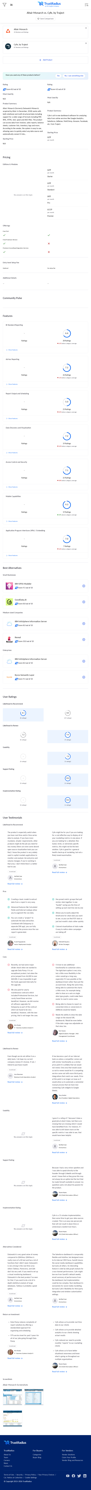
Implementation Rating (12, 791)
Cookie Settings (31, 1478)
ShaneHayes (63, 1192)
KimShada (17, 1025)
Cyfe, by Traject (21, 45)
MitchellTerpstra (64, 942)
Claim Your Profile (69, 1458)
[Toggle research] (11, 4)
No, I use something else (74, 76)
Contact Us (8, 1466)
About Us (7, 1455)
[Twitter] (79, 1476)
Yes (58, 76)
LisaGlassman (18, 1074)
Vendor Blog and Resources (72, 1460)
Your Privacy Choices (46, 1475)
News (6, 1463)
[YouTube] (68, 1476)
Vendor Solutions (68, 1455)
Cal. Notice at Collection (13, 1478)
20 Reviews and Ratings (21, 32)
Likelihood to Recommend (13, 704)
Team (6, 1458)
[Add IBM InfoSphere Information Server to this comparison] (83, 623)
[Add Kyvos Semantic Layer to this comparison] (83, 677)
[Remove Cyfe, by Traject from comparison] (86, 43)
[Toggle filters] (4, 4)
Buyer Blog (37, 1458)
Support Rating (8, 769)
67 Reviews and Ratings (21, 47)
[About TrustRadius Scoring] (4, 89)
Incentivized (12, 871)
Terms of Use (9, 1475)
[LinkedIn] (85, 1476)
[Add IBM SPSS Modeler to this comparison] (83, 586)
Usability (6, 747)
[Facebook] (73, 1476)
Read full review (14, 884)
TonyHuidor (62, 1095)
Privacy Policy (30, 1475)
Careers (7, 1460)
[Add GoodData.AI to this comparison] (83, 601)
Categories (37, 1455)
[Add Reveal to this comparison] (83, 639)
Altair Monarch (20, 29)
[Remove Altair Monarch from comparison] (86, 28)
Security (19, 1475)
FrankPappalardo (19, 942)
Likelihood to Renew (10, 726)
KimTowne (62, 1031)
